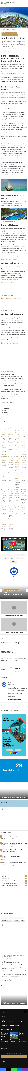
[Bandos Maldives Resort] (14, 1035)
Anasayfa (4, 29)
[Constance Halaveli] (21, 646)
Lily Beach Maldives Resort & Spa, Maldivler (13, 797)
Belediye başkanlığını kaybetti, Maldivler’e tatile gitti (14, 952)
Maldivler (20, 558)
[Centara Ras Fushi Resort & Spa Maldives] (5, 845)
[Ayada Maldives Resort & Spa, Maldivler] (5, 864)
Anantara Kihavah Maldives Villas (19, 669)
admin (3, 48)
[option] (14, 591)
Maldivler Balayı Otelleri (6, 920)
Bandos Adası (7, 555)
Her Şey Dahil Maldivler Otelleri (12, 590)
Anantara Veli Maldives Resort (7, 668)
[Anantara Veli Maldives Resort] (7, 662)
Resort (14, 561)
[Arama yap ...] (26, 3)
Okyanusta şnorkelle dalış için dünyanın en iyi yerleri (14, 974)
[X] (16, 579)
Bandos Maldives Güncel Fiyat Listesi (13, 256)
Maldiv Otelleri (10, 558)
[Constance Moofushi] (5, 839)
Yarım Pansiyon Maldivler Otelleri (9, 35)
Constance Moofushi (15, 837)
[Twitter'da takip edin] (5, 48)
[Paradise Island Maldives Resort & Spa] (23, 1042)
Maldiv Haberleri (5, 802)
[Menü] (2, 3)
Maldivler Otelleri (11, 29)
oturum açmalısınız (15, 710)
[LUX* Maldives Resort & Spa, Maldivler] (23, 1035)
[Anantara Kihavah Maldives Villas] (21, 662)
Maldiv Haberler (5, 949)
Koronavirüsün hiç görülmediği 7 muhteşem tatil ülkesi (14, 976)
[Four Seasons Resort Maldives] (14, 1042)
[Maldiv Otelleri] (9, 3)
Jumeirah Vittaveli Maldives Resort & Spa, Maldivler (7, 653)
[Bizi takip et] (26, 1011)
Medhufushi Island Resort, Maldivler (12, 1004)
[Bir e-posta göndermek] (6, 48)
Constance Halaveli (20, 651)
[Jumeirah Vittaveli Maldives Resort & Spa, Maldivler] (7, 646)
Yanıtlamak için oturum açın (14, 699)
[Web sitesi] (12, 579)
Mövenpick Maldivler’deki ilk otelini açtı (11, 958)
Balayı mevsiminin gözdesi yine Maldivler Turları (13, 964)
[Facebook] (14, 579)
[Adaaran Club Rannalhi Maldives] (5, 852)
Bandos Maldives (20, 555)
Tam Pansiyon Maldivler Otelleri (9, 32)
